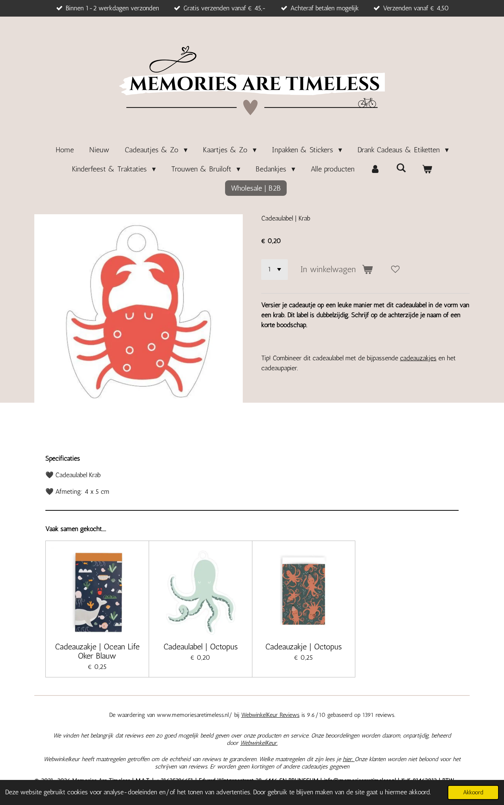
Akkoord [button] (473, 792)
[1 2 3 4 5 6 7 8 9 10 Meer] (274, 269)
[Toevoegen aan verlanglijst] (395, 269)
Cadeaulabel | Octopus (200, 646)
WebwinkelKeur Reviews (270, 714)
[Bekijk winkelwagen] (427, 169)
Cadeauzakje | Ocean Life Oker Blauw (97, 651)
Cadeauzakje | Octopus (303, 646)
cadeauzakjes (418, 358)
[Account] (375, 169)
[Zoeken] (401, 167)
